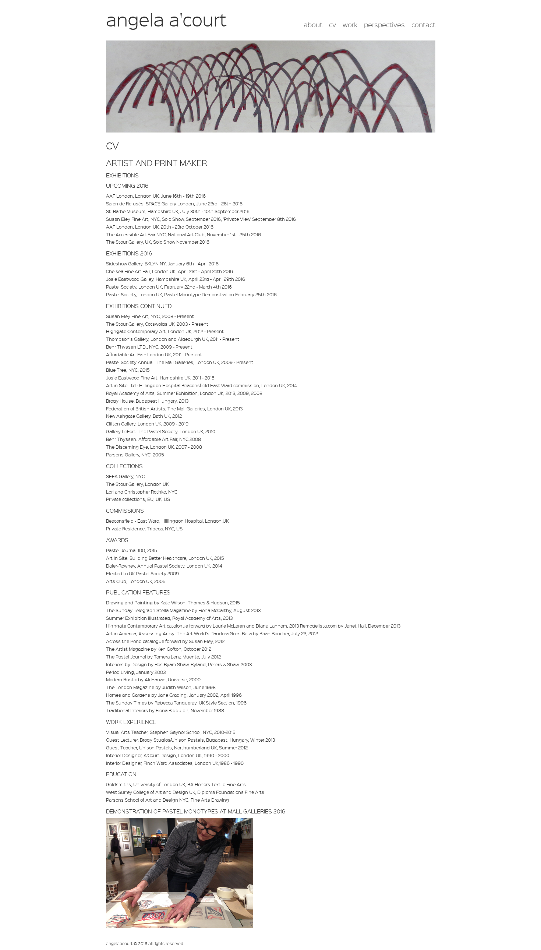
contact (423, 24)
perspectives (384, 24)
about (313, 24)
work (350, 24)
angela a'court (166, 19)
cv (332, 24)
